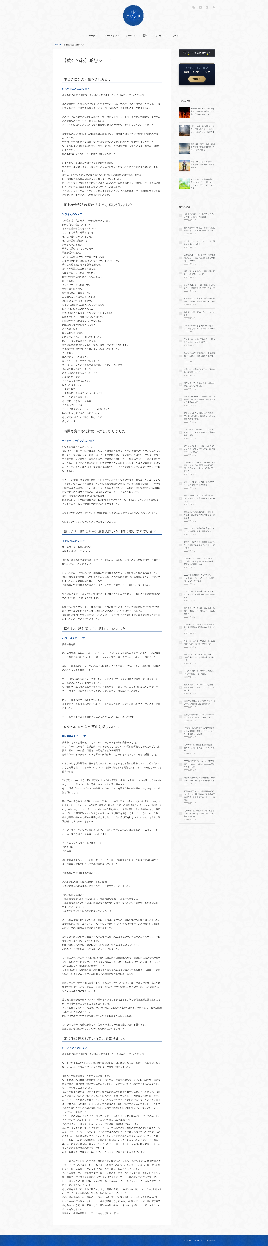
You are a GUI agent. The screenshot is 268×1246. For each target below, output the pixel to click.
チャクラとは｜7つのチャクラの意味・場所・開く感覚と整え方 (202, 165)
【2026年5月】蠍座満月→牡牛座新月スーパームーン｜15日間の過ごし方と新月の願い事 (199, 814)
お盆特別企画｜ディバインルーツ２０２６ (199, 313)
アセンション (160, 35)
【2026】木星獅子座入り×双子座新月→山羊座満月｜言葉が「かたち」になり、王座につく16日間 (199, 731)
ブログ (176, 35)
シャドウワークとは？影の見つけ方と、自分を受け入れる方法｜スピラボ (199, 327)
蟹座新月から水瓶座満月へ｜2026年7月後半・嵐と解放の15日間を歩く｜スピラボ (199, 515)
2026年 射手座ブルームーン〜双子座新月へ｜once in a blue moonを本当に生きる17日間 (199, 764)
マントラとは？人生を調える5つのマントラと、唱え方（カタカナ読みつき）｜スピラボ (202, 183)
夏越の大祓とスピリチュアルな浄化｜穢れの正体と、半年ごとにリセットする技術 (199, 687)
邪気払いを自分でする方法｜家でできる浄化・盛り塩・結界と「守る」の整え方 (202, 111)
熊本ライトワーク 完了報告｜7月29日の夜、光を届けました (199, 384)
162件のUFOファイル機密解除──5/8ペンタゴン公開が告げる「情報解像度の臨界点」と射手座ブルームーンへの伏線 (199, 795)
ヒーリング (131, 35)
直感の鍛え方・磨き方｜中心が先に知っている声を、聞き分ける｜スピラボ (199, 299)
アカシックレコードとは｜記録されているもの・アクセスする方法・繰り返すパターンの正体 (199, 449)
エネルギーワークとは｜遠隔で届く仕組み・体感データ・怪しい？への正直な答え (199, 611)
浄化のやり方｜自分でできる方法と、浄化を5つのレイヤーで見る (199, 672)
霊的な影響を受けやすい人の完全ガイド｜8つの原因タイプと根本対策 (199, 716)
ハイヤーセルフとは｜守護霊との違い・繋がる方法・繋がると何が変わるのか (199, 498)
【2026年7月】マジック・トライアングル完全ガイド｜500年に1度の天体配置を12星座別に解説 (199, 561)
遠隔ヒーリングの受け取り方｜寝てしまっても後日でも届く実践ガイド (199, 529)
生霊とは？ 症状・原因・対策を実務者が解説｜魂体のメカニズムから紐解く (203, 147)
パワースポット (111, 35)
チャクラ (92, 35)
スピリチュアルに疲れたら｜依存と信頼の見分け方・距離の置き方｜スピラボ (199, 356)
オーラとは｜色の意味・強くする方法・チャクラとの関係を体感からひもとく (199, 594)
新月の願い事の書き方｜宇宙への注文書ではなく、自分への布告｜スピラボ (199, 229)
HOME (58, 45)
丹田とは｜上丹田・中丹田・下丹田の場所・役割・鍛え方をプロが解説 (199, 642)
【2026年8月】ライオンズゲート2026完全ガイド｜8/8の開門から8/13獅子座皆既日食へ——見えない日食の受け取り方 (199, 466)
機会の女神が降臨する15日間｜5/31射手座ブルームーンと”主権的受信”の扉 (199, 779)
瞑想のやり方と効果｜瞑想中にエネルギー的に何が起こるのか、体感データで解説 (199, 545)
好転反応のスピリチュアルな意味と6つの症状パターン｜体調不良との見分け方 (199, 657)
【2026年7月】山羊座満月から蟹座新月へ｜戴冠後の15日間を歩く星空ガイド (199, 627)
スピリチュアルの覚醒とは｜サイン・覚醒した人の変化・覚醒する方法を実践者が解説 (199, 432)
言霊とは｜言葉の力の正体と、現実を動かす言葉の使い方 (199, 370)
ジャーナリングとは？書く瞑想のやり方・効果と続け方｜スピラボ (199, 483)
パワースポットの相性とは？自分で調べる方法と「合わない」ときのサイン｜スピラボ (202, 129)
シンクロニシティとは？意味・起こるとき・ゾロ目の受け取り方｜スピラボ (199, 286)
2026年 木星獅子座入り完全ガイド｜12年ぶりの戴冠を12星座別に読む (199, 702)
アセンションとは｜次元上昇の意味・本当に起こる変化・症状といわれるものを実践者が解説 (199, 416)
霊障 (145, 35)
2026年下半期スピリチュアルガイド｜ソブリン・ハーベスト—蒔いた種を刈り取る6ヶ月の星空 (199, 578)
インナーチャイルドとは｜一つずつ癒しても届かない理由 (199, 242)
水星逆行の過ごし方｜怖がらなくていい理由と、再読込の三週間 (199, 215)
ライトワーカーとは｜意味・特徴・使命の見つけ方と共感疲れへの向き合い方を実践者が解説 (199, 399)
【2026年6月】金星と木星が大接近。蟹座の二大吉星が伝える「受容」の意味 (199, 748)
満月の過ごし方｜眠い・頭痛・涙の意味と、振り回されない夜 (199, 272)
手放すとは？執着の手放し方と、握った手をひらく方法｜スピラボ (199, 340)
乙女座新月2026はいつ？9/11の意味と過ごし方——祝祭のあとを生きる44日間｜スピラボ (199, 258)
